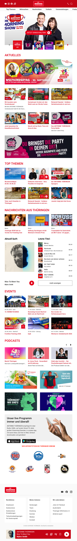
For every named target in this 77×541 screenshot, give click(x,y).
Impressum (10, 505)
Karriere (32, 514)
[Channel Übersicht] (51, 534)
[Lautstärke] (46, 534)
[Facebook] (12, 4)
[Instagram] (9, 4)
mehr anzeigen (55, 283)
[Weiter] (70, 344)
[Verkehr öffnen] (15, 3)
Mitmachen (24, 9)
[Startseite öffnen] (38, 3)
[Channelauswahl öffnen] (71, 3)
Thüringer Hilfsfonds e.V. (61, 511)
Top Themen (10, 9)
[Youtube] (6, 4)
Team (31, 508)
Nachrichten (37, 9)
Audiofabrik (57, 508)
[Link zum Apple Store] (14, 441)
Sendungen (33, 505)
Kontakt (32, 520)
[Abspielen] (66, 534)
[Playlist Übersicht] (55, 534)
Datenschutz (10, 508)
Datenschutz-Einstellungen (10, 512)
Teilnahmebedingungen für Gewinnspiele (14, 517)
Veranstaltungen (62, 9)
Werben (32, 517)
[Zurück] (66, 344)
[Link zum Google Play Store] (29, 441)
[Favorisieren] (60, 534)
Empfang (32, 511)
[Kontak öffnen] (68, 3)
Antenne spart (57, 514)
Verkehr (49, 9)
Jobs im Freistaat (59, 505)
